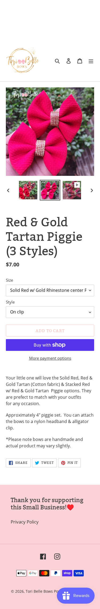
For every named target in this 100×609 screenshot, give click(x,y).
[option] (28, 190)
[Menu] (91, 61)
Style (10, 302)
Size (9, 280)
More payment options (50, 358)
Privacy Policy (25, 522)
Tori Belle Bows (40, 591)
